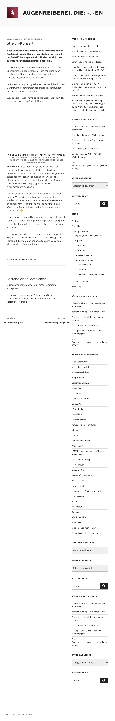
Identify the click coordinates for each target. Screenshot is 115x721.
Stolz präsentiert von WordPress (20, 714)
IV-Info (75, 435)
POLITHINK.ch (78, 486)
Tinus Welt (76, 512)
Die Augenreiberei (80, 231)
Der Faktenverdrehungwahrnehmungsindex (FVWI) (89, 165)
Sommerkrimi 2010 (84, 260)
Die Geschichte (85, 264)
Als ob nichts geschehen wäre (85, 148)
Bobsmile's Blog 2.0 (80, 383)
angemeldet (23, 285)
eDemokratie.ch (79, 409)
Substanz (76, 501)
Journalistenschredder (82, 440)
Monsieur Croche (79, 470)
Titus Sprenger (33, 39)
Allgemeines (80, 240)
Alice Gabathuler (79, 361)
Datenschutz (81, 245)
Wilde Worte (77, 522)
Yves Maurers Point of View (84, 528)
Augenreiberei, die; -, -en (63, 13)
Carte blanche (78, 226)
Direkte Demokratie (80, 398)
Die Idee (82, 269)
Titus (74, 56)
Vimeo (60, 155)
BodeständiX (77, 388)
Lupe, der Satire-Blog (81, 459)
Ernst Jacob (77, 67)
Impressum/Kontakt (84, 255)
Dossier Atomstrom (80, 281)
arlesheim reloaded (80, 367)
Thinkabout (77, 506)
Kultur (32, 260)
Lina (73, 46)
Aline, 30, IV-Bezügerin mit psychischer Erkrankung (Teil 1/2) (89, 87)
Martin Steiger (78, 464)
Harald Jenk (77, 414)
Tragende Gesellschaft (88, 46)
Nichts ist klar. (78, 480)
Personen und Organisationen (91, 274)
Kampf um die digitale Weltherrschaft (88, 135)
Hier (32, 157)
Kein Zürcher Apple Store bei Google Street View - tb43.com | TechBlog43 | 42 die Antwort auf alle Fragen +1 (89, 103)
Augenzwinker (19, 260)
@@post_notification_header (88, 235)
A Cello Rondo (17, 155)
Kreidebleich (77, 446)
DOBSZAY (76, 404)
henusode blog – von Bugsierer (85, 425)
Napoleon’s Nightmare (82, 475)
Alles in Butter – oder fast (92, 95)
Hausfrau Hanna (79, 419)
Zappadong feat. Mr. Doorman (85, 533)
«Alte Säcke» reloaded (91, 51)
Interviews (76, 286)
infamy (75, 430)
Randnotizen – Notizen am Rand (86, 491)
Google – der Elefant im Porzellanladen (89, 110)
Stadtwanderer (78, 496)
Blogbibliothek (78, 377)
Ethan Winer (43, 155)
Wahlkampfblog (79, 517)
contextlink (77, 393)
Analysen (76, 221)
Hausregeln (80, 250)
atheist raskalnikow (80, 372)
